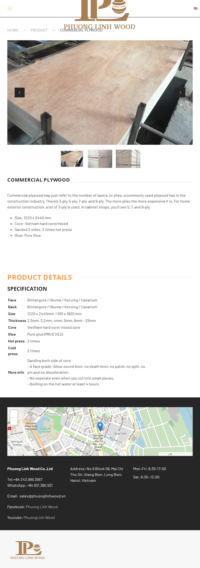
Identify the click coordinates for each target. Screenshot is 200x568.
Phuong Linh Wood (42, 506)
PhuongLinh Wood (39, 517)
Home (12, 30)
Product (39, 30)
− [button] (14, 421)
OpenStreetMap (182, 454)
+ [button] (14, 414)
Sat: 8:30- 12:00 (146, 477)
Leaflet (164, 454)
